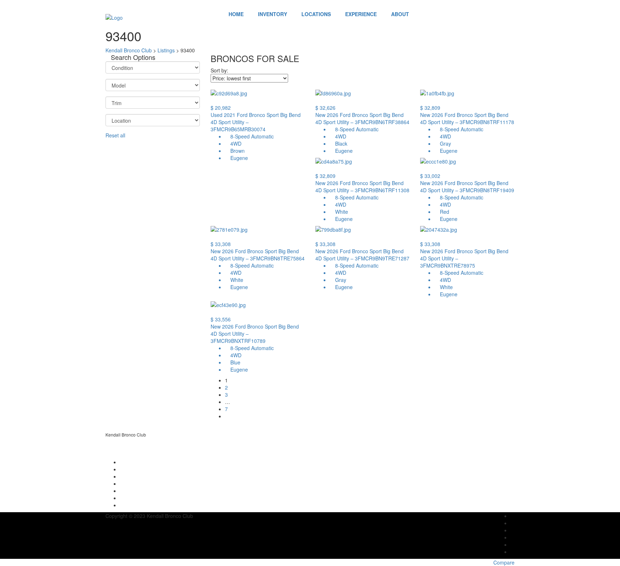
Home (236, 14)
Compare (504, 562)
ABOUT (400, 14)
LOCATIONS (316, 14)
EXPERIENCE (361, 14)
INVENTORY (272, 14)
